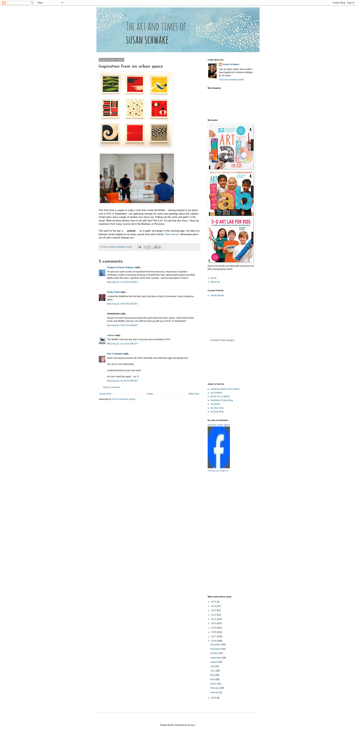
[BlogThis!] (149, 247)
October (214, 653)
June (213, 670)
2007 (214, 636)
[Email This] (145, 247)
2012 (214, 615)
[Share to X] (152, 247)
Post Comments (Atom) (124, 399)
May (212, 675)
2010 (214, 623)
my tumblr (215, 404)
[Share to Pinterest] (159, 247)
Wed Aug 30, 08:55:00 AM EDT (122, 304)
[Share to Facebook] (156, 247)
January (214, 692)
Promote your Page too (218, 471)
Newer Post (105, 394)
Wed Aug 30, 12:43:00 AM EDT (122, 282)
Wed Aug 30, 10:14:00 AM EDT (122, 343)
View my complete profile (231, 79)
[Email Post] (139, 247)
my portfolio (216, 392)
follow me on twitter (220, 396)
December (215, 644)
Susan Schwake (230, 64)
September (216, 657)
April (212, 679)
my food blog (216, 411)
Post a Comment (111, 387)
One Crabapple (115, 353)
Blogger (191, 725)
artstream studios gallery (219, 425)
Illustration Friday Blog (221, 400)
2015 (214, 601)
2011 (214, 619)
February (215, 688)
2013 (214, 610)
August (214, 662)
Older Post (193, 394)
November (215, 649)
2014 (214, 606)
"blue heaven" (172, 234)
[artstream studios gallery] (219, 467)
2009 (214, 628)
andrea (110, 335)
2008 (214, 632)
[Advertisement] (248, 533)
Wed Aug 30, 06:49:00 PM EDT (122, 381)
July (212, 666)
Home (150, 394)
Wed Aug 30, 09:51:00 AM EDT (122, 325)
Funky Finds (113, 292)
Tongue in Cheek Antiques (120, 267)
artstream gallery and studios (225, 389)
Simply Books (217, 295)
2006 (214, 641)
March (213, 683)
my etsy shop (217, 408)
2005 (214, 698)
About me (215, 282)
